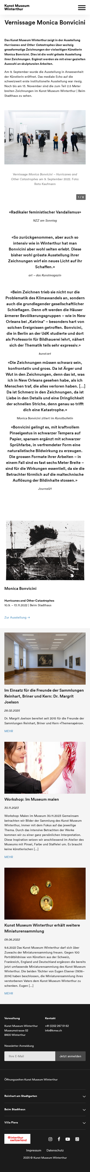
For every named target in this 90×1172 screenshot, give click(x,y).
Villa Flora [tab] (11, 1122)
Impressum (33, 1150)
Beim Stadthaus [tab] (14, 1109)
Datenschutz (55, 1150)
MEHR (8, 731)
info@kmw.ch (53, 1030)
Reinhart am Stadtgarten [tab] (20, 1096)
